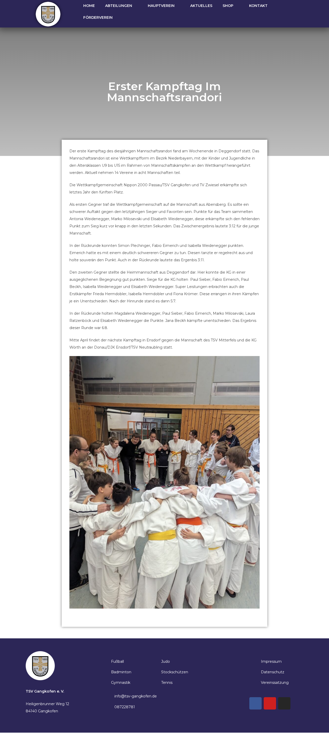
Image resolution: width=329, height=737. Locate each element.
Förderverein (98, 17)
